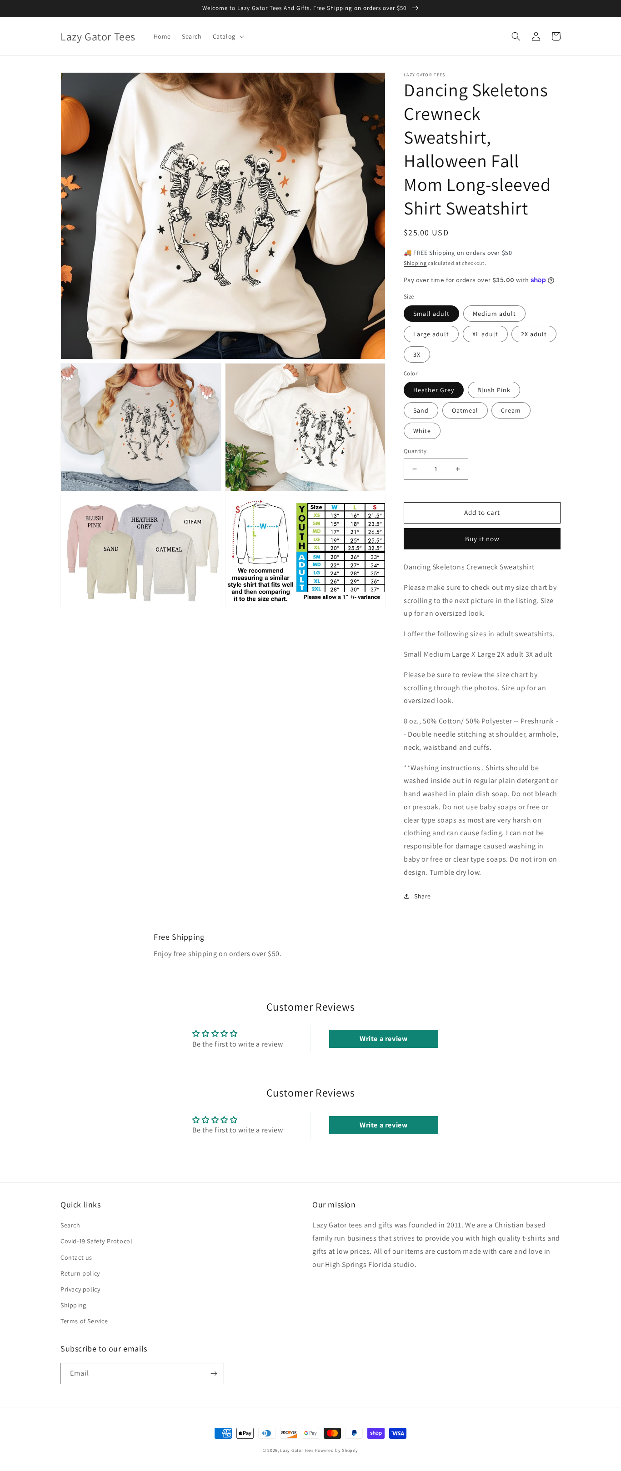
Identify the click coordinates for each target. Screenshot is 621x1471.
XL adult (485, 334)
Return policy (80, 1273)
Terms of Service (84, 1321)
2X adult (534, 334)
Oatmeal (465, 410)
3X (417, 354)
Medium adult (494, 313)
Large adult (431, 334)
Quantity (415, 451)
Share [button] (422, 896)
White (422, 431)
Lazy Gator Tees (297, 1450)
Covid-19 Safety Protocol (96, 1241)
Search (70, 1225)
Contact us (76, 1257)
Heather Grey (433, 390)
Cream (511, 410)
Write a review (383, 1038)
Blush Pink (494, 390)
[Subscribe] (214, 1373)
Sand (421, 410)
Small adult (431, 313)
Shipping (415, 262)
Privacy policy (80, 1289)
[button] (227, 36)
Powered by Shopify (337, 1450)
